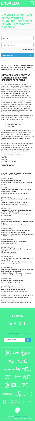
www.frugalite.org (25, 302)
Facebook (4, 159)
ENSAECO (10, 3)
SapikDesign (17, 416)
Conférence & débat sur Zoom (11, 155)
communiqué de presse (21, 297)
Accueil (4, 65)
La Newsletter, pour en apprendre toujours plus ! (17, 335)
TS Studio (24, 416)
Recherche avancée (28, 49)
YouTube (4, 157)
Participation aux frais (8, 161)
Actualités (14, 65)
